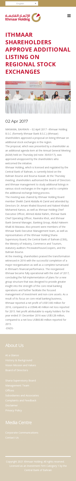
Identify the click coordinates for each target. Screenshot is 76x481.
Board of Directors (16, 370)
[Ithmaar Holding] (23, 17)
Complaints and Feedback (20, 400)
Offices (9, 390)
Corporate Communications (21, 432)
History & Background (18, 360)
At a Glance (12, 355)
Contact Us (12, 437)
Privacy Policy (13, 410)
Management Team (17, 385)
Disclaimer (11, 405)
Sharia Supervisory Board (20, 380)
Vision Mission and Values (20, 365)
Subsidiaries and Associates (22, 395)
